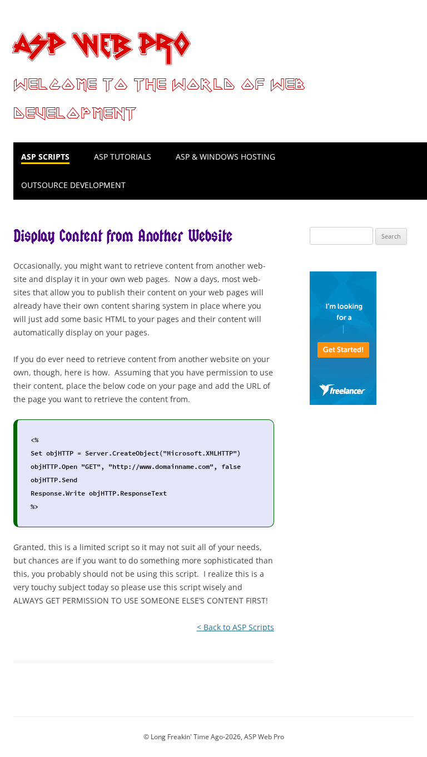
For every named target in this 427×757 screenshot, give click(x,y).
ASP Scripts (45, 156)
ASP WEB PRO (101, 42)
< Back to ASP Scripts (235, 627)
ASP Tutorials (122, 156)
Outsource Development (73, 185)
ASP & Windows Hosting (225, 156)
